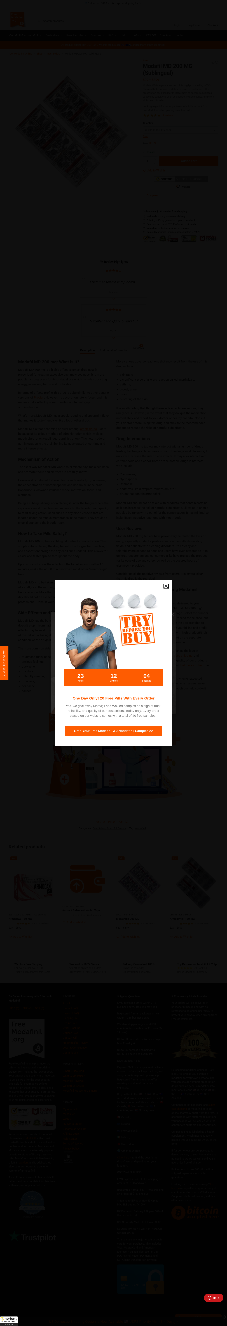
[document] (113, 663)
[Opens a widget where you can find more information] (213, 1298)
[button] (9, 1321)
